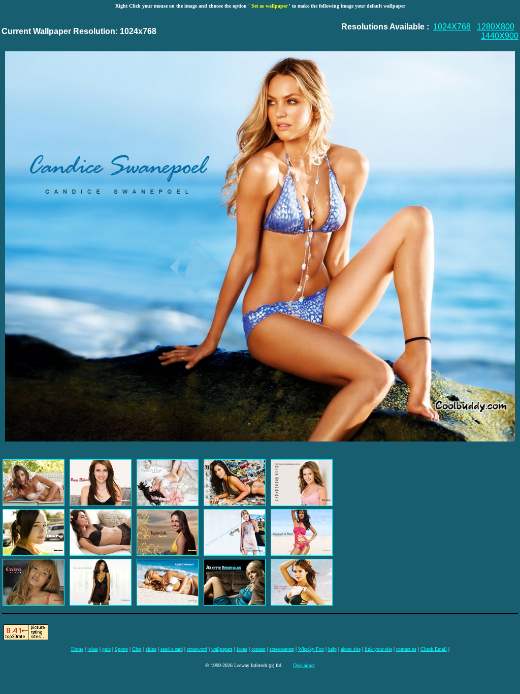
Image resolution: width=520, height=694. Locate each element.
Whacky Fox (311, 649)
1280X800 (495, 26)
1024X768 (452, 26)
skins (151, 649)
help (332, 649)
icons (242, 649)
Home (77, 649)
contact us (406, 649)
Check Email (433, 649)
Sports (121, 649)
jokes (92, 649)
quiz (106, 649)
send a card (171, 649)
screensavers (282, 649)
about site (351, 649)
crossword (197, 649)
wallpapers (222, 649)
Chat (137, 649)
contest (258, 649)
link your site (378, 649)
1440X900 (499, 35)
